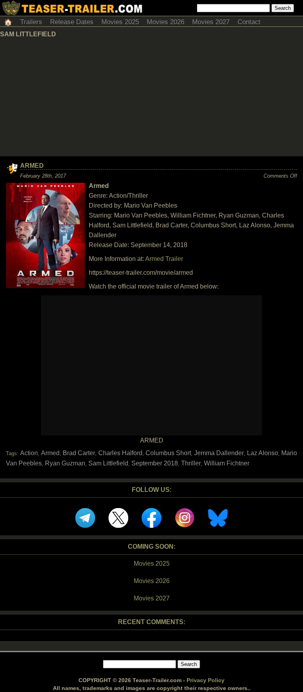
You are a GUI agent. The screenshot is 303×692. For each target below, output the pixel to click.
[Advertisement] (151, 97)
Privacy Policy (205, 680)
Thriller (191, 463)
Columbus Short (168, 453)
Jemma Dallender (219, 453)
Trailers (31, 22)
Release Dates (72, 22)
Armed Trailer (164, 258)
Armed (32, 165)
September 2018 (154, 463)
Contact (249, 22)
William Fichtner (226, 463)
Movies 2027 (211, 22)
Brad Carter (79, 453)
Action (29, 453)
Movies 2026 (165, 22)
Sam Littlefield (108, 463)
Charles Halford (120, 453)
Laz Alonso (262, 453)
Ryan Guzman (65, 463)
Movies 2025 (120, 22)
